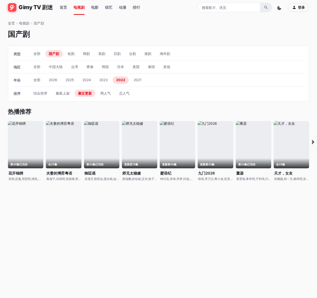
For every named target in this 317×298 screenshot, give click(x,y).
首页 (63, 7)
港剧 (147, 53)
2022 (120, 80)
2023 (103, 80)
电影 (95, 7)
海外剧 (165, 53)
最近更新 (85, 93)
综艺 (108, 7)
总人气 (124, 93)
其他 (166, 67)
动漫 (122, 7)
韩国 (105, 67)
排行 (136, 7)
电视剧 (79, 7)
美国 (135, 67)
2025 (70, 80)
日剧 (117, 53)
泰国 (151, 67)
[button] (313, 142)
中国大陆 (56, 67)
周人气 (105, 93)
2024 (86, 80)
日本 (120, 67)
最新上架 (63, 93)
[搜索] (266, 7)
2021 (138, 80)
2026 (53, 80)
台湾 (74, 67)
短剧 (71, 53)
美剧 (101, 53)
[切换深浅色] (280, 7)
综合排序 (40, 93)
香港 (89, 67)
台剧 (132, 53)
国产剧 (39, 23)
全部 (36, 53)
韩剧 (86, 53)
